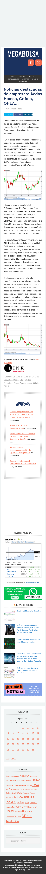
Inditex (20, 802)
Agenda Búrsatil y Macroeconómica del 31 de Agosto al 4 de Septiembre (20, 450)
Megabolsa (23, 53)
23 (28, 744)
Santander (27, 810)
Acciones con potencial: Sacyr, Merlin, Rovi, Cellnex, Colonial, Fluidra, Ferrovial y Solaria (21, 414)
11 (38, 733)
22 (23, 744)
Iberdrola (29, 797)
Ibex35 (11, 801)
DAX (35, 784)
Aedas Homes (26, 383)
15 (23, 738)
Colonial (29, 785)
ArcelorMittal (20, 780)
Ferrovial (26, 793)
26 (8, 749)
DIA (7, 789)
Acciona (9, 776)
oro (25, 806)
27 (13, 749)
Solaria (17, 816)
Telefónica (12, 821)
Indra (27, 802)
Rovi (15, 811)
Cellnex (23, 785)
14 (18, 738)
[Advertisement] (23, 23)
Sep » (13, 758)
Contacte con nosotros (32, 865)
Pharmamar (32, 806)
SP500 (27, 815)
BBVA (36, 780)
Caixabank (15, 785)
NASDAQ (15, 807)
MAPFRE (33, 802)
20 (13, 744)
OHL (21, 807)
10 (33, 733)
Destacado (18, 379)
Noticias (27, 379)
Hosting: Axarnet (25, 870)
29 (23, 749)
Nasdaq (9, 806)
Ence (35, 789)
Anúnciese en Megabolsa (14, 865)
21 (18, 744)
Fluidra (32, 793)
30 (28, 749)
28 (18, 749)
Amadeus (33, 776)
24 (33, 744)
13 (13, 738)
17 (33, 738)
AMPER (8, 780)
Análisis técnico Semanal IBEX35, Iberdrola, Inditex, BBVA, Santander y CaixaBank (23, 436)
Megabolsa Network (30, 860)
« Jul (7, 758)
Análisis (19, 376)
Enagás (30, 789)
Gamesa (8, 797)
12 (8, 738)
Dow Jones (14, 789)
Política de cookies (9, 867)
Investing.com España (32, 582)
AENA (26, 776)
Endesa (9, 793)
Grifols (36, 383)
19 (8, 744)
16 (28, 738)
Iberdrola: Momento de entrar (29, 611)
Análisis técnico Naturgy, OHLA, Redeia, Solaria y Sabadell (27, 670)
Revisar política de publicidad (27, 867)
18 (38, 738)
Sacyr (20, 811)
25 (38, 744)
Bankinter (29, 780)
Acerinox (15, 776)
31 (33, 749)
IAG (21, 797)
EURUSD (17, 792)
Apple (12, 780)
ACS (22, 775)
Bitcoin (8, 785)
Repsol (10, 811)
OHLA (6, 386)
